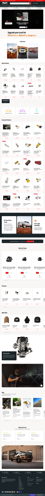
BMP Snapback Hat (36, 325)
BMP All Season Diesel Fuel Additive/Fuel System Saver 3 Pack (30, 75)
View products (12, 23)
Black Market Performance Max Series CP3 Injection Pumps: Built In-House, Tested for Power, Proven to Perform (17, 411)
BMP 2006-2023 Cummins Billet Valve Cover (6, 186)
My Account (33, 0)
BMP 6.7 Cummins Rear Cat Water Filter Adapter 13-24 (37, 187)
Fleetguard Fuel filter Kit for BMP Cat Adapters (27, 299)
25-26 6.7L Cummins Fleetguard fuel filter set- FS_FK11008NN (16, 299)
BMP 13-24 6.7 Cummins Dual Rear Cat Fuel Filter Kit (16, 133)
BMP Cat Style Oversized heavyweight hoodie (6, 326)
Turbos (27, 6)
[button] (42, 3)
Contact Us (20, 487)
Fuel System (23, 6)
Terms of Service (21, 486)
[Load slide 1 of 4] (21, 27)
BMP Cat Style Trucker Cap (15, 326)
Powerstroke (33, 59)
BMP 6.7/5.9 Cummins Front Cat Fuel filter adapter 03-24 (26, 152)
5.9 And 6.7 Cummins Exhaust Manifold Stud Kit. (16, 187)
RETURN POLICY (21, 484)
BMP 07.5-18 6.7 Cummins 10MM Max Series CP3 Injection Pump (38, 75)
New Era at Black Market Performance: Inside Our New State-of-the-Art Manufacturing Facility (37, 411)
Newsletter (20, 485)
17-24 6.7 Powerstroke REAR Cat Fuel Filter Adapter (37, 152)
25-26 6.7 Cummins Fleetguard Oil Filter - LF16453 (39, 92)
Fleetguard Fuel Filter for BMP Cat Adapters (37, 299)
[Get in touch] (41, 3)
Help (29, 0)
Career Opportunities (21, 488)
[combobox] (23, 3)
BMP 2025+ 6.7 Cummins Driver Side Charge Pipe (5, 92)
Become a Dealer (21, 489)
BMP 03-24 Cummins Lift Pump (26, 186)
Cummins (12, 59)
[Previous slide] (20, 27)
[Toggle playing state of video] (41, 385)
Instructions (20, 483)
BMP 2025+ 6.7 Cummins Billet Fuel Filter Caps (21, 74)
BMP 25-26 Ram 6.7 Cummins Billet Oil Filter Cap (5, 74)
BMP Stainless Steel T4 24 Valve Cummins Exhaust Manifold (5, 152)
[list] (22, 111)
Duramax (22, 59)
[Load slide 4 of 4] (23, 27)
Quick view (27, 155)
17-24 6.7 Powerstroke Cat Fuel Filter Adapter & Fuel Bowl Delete (17, 204)
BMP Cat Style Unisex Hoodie (25, 326)
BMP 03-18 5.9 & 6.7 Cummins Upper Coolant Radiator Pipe (21, 92)
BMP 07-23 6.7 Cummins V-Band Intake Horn (13, 92)
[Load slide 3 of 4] (22, 27)
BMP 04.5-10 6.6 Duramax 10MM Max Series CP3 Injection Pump (24, 268)
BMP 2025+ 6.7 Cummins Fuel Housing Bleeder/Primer (13, 75)
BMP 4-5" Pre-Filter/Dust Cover (26, 169)
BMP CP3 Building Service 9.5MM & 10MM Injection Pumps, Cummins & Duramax (5, 133)
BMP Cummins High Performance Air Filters (38, 169)
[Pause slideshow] (26, 27)
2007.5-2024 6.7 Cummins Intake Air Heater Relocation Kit (6, 169)
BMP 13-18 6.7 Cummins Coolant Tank (27, 204)
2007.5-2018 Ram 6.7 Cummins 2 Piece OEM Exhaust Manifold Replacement (31, 92)
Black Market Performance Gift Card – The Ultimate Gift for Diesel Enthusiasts (6, 204)
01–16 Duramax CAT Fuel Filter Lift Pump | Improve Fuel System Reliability (6, 413)
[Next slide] (25, 27)
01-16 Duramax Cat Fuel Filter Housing (16, 169)
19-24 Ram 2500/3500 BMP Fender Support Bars (17, 151)
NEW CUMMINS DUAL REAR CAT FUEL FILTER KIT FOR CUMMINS (26, 413)
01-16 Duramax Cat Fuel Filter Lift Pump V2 (37, 133)
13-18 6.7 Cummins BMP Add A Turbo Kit (37, 204)
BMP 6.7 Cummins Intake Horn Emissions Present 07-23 (27, 133)
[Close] (42, 240)
